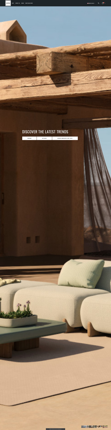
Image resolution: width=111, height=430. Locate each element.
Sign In (22, 3)
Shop (13, 3)
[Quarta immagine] (94, 427)
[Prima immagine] (83, 427)
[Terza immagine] (89, 427)
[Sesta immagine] (105, 427)
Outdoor (43, 138)
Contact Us (17, 3)
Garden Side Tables (61, 138)
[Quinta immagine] (99, 427)
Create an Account (29, 3)
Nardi (28, 138)
